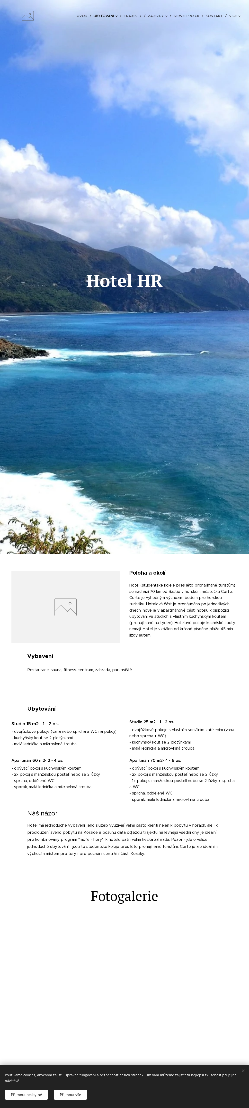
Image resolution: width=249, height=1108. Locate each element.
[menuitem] (83, 16)
